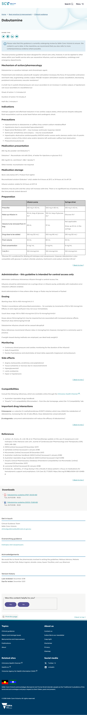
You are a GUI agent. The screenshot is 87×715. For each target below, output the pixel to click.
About (4, 647)
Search (68, 4)
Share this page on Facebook (8, 36)
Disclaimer (48, 643)
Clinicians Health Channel (68, 394)
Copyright (48, 639)
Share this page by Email (17, 36)
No (23, 604)
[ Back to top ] (78, 265)
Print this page (11, 616)
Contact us (48, 631)
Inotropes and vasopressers (12, 545)
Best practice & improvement (20, 14)
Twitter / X (52, 663)
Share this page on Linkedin (12, 36)
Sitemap (47, 651)
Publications (6, 643)
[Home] (9, 4)
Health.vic (5, 667)
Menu (78, 4)
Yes (10, 604)
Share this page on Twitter (3, 36)
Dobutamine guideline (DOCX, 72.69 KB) (22, 502)
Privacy (47, 647)
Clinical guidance (41, 14)
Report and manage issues (11, 635)
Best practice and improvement (13, 639)
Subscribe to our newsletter (54, 635)
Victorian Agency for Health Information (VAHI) (18, 671)
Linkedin (51, 667)
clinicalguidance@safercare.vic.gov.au (16, 529)
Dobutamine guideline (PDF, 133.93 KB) (22, 495)
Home (4, 14)
